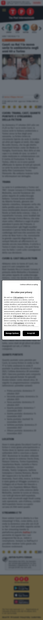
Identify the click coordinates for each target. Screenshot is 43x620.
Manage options (12, 333)
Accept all (31, 333)
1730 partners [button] (18, 297)
